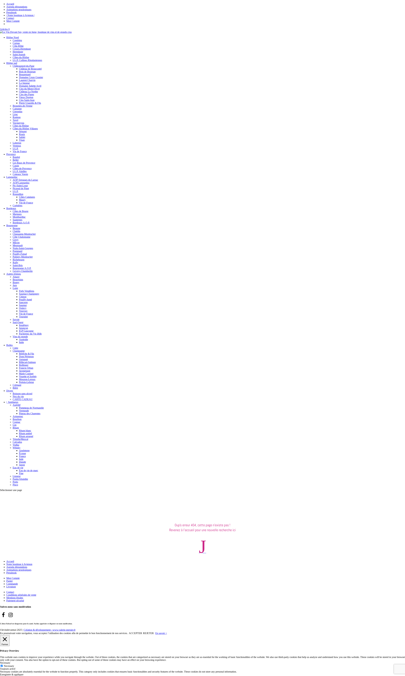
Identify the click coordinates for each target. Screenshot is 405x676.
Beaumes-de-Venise (22, 105)
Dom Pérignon (26, 356)
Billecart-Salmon (27, 362)
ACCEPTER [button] (135, 633)
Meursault (18, 245)
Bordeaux (11, 208)
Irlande (22, 462)
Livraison (11, 586)
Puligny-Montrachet (23, 256)
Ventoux (17, 145)
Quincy (22, 308)
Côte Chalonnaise (21, 237)
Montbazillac (19, 217)
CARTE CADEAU (23, 399)
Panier (9, 581)
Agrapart (23, 359)
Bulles (9, 345)
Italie (21, 342)
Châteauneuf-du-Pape (23, 66)
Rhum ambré (25, 433)
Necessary (9, 666)
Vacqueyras (18, 123)
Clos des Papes (26, 94)
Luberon (17, 142)
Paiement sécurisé (15, 600)
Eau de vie (18, 467)
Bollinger (23, 365)
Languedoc (12, 177)
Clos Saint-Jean (26, 100)
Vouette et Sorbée (28, 376)
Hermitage (18, 51)
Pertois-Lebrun (26, 382)
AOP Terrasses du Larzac (25, 180)
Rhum (16, 427)
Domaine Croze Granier (31, 77)
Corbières (17, 205)
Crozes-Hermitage (22, 48)
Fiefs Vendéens (26, 291)
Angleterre (24, 450)
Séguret (23, 131)
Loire (15, 288)
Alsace (16, 276)
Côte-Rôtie (18, 46)
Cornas (16, 43)
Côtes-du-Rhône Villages (25, 128)
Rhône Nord (12, 37)
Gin (14, 425)
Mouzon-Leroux (27, 379)
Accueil (10, 4)
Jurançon (23, 328)
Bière (15, 388)
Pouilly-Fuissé (20, 254)
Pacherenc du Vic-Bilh (30, 333)
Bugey (16, 282)
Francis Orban (26, 368)
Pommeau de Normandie (31, 407)
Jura (15, 285)
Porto (15, 482)
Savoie (16, 319)
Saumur (23, 305)
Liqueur (17, 476)
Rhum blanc (25, 430)
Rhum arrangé (26, 436)
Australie (23, 339)
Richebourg (18, 259)
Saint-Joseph (19, 54)
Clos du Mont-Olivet (29, 88)
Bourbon (17, 419)
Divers (9, 390)
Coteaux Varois (20, 174)
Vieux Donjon (26, 97)
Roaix (22, 134)
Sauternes (17, 219)
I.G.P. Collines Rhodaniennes (27, 60)
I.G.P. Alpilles (20, 171)
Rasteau (17, 117)
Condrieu (17, 40)
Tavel (15, 120)
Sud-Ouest (18, 322)
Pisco (15, 484)
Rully (15, 262)
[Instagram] (10, 615)
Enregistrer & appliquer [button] (11, 674)
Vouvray (23, 311)
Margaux (17, 214)
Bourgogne (12, 225)
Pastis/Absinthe (20, 479)
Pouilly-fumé (25, 299)
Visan (22, 140)
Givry (16, 239)
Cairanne (17, 108)
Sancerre (23, 302)
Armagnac (18, 416)
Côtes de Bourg (20, 211)
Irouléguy (24, 325)
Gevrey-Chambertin (23, 271)
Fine (21, 473)
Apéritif (16, 405)
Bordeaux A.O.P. (21, 222)
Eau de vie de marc (28, 470)
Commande (12, 583)
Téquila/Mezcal (20, 439)
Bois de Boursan (27, 71)
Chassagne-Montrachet (24, 234)
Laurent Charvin (27, 80)
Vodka (16, 444)
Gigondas (17, 111)
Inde (21, 459)
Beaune (16, 228)
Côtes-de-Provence (22, 168)
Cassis (16, 165)
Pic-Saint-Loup (20, 185)
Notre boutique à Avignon (19, 564)
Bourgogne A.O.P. (22, 268)
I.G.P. (15, 148)
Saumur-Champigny (29, 293)
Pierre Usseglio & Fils (30, 103)
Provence (11, 154)
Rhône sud (11, 63)
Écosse (22, 453)
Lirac (15, 114)
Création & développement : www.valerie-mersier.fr (49, 630)
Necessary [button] (5, 662)
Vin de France (20, 151)
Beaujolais (18, 279)
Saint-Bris (18, 265)
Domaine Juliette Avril (30, 86)
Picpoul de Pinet (21, 188)
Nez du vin (18, 396)
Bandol (16, 157)
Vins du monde (20, 336)
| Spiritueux (12, 402)
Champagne (19, 350)
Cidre (15, 348)
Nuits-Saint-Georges (23, 248)
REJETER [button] (148, 633)
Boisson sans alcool (22, 393)
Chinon (22, 296)
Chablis (16, 231)
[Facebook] (3, 615)
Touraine (23, 316)
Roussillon (18, 194)
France (22, 456)
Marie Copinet (26, 373)
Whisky (16, 447)
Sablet (22, 137)
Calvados (17, 442)
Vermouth (24, 410)
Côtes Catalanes (27, 197)
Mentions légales (14, 597)
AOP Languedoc (21, 182)
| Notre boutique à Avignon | (20, 15)
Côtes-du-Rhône (21, 57)
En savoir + (161, 633)
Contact (10, 18)
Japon (22, 464)
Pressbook (11, 12)
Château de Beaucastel (30, 68)
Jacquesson (24, 370)
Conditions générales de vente (21, 595)
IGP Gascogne (26, 331)
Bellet (16, 160)
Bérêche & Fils (26, 353)
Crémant (17, 385)
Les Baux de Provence (24, 162)
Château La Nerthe (28, 91)
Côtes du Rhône (21, 125)
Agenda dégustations (16, 6)
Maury (22, 199)
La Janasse (24, 83)
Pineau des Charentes (29, 413)
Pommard (17, 251)
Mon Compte (13, 21)
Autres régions (13, 274)
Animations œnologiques (18, 9)
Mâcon (16, 242)
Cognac (16, 422)
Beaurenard (25, 74)
